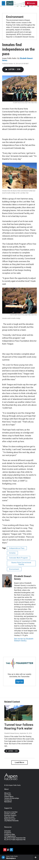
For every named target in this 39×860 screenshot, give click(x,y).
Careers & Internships (11, 798)
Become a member (11, 812)
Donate (32, 3)
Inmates (12, 553)
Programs (7, 833)
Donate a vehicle (10, 814)
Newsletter (8, 802)
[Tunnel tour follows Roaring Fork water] (18, 713)
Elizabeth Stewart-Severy (23, 577)
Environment (14, 17)
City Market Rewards (11, 821)
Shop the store (9, 817)
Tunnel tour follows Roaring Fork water (18, 726)
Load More (19, 762)
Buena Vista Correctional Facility (21, 563)
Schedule (7, 831)
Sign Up (19, 681)
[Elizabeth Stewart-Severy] (7, 580)
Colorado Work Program (18, 558)
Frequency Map (9, 834)
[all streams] (36, 857)
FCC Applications (10, 836)
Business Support (10, 815)
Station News (8, 796)
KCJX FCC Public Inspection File (14, 839)
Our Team (7, 795)
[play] (3, 857)
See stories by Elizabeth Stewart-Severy (23, 639)
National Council (9, 819)
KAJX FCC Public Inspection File (15, 838)
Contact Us (8, 800)
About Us (7, 793)
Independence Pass (16, 548)
